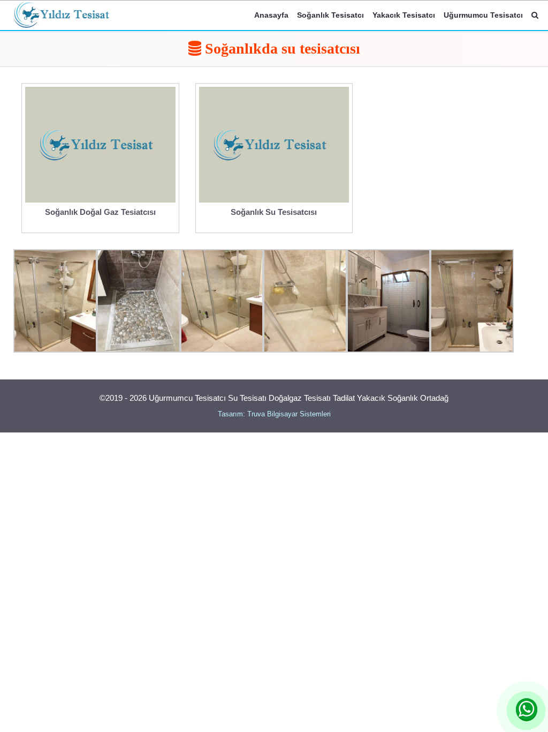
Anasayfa (271, 15)
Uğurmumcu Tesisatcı (483, 15)
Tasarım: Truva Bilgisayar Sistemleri (274, 414)
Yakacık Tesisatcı (403, 15)
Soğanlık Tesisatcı (330, 15)
